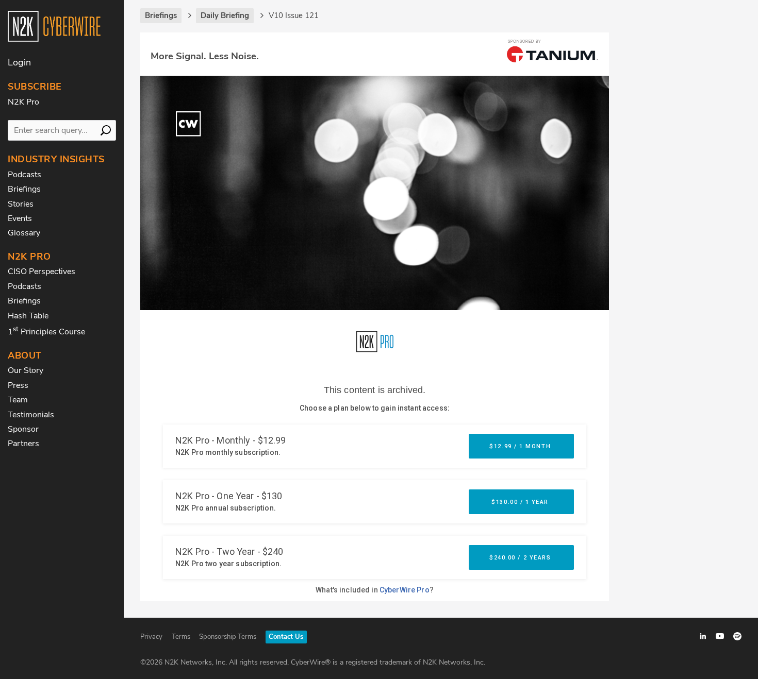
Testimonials (31, 414)
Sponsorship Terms (227, 636)
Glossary (24, 233)
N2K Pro (23, 102)
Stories (21, 204)
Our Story (25, 370)
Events (20, 218)
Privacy (151, 636)
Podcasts (24, 174)
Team (18, 399)
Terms (181, 636)
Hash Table (28, 315)
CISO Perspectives (41, 271)
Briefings (24, 189)
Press (18, 385)
